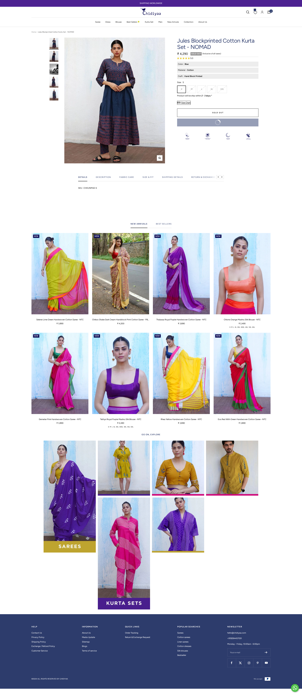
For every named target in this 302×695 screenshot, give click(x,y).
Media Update (88, 637)
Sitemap (86, 642)
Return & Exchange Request (137, 637)
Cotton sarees (183, 637)
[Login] (262, 12)
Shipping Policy (38, 642)
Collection (188, 22)
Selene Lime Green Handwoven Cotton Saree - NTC (60, 319)
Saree (97, 22)
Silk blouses (182, 651)
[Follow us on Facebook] (231, 663)
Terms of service (89, 651)
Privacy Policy (37, 637)
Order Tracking (131, 633)
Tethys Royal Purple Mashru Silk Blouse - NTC (120, 419)
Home (33, 32)
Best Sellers (133, 21)
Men (160, 22)
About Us (202, 22)
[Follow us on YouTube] (266, 663)
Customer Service (39, 651)
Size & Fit (148, 177)
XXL (222, 89)
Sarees (180, 633)
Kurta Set (149, 22)
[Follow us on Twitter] (240, 663)
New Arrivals (173, 22)
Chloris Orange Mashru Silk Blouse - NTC (242, 319)
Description (103, 177)
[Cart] (269, 12)
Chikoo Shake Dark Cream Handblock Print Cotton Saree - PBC (120, 319)
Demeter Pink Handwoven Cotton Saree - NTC (60, 419)
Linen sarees (182, 642)
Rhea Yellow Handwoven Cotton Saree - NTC (181, 419)
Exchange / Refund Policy (43, 646)
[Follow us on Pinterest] (257, 663)
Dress (107, 22)
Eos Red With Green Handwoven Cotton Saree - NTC (242, 419)
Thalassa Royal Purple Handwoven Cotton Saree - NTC (181, 319)
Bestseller (181, 655)
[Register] (266, 652)
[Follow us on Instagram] (249, 663)
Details (82, 177)
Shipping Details (172, 177)
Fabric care (126, 177)
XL (212, 89)
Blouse (118, 22)
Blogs (84, 646)
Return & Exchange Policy (207, 177)
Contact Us (36, 633)
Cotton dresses (184, 646)
